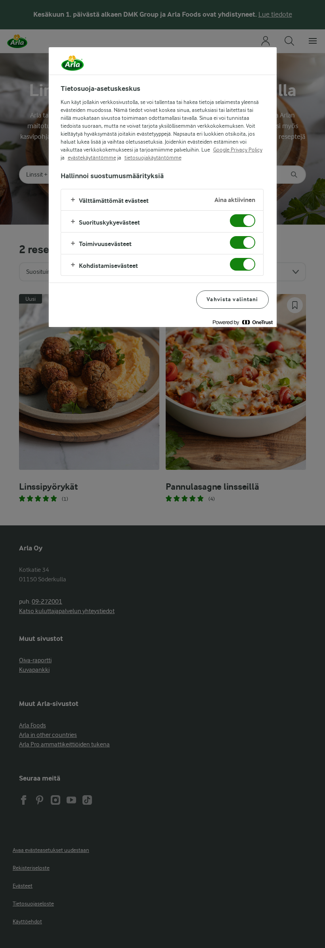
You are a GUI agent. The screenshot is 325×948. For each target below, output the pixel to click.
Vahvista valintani (232, 299)
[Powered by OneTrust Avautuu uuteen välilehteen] (242, 322)
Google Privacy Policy (237, 149)
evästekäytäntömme (92, 157)
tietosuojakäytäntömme (153, 157)
